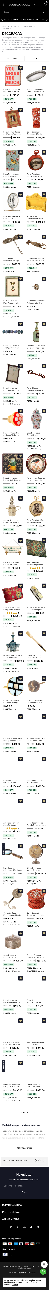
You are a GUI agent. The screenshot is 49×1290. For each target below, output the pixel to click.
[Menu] (4, 5)
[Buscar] (44, 12)
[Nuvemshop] (17, 1273)
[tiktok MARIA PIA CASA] (31, 1227)
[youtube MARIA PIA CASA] (24, 1227)
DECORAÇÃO (13, 26)
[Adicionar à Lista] (20, 68)
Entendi (15, 1285)
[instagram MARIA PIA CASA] (11, 1227)
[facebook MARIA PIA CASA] (18, 1227)
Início (4, 26)
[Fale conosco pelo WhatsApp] (43, 1272)
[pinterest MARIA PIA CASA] (38, 1227)
